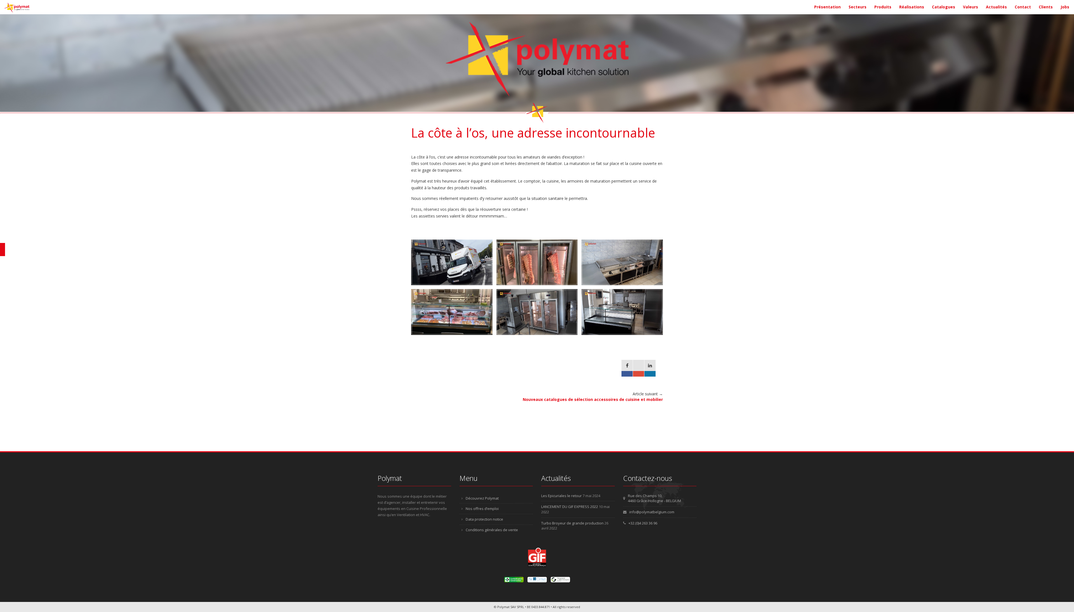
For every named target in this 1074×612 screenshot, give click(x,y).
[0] (627, 368)
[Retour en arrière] (2, 249)
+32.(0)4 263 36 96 (642, 523)
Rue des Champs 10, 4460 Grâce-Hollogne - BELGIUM (654, 498)
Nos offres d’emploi (482, 508)
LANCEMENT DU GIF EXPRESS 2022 (569, 506)
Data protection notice (484, 519)
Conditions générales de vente (492, 529)
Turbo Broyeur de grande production (572, 523)
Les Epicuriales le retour (561, 495)
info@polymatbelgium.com (651, 511)
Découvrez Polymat (482, 498)
